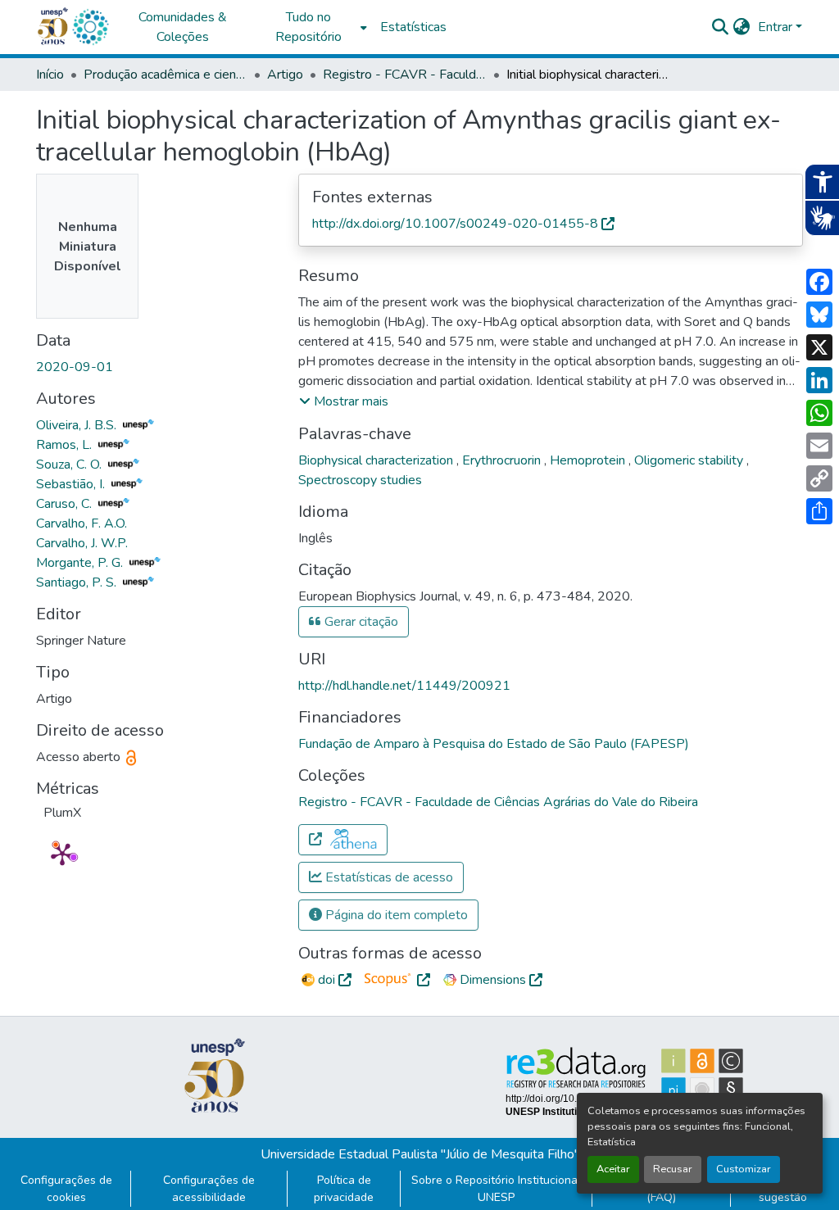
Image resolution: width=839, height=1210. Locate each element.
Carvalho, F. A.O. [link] (81, 523)
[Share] (819, 511)
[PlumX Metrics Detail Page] (62, 853)
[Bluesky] (819, 314)
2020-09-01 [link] (74, 367)
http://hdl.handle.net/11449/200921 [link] (404, 686)
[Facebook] (819, 281)
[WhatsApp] (819, 413)
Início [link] (50, 75)
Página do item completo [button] (395, 915)
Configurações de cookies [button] (66, 1188)
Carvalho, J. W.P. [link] (82, 543)
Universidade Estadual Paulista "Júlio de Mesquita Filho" (420, 1154)
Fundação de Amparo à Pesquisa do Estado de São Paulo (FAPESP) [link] (493, 744)
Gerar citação (359, 622)
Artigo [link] (285, 75)
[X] (819, 347)
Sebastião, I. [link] (72, 484)
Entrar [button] (777, 27)
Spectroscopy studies (360, 480)
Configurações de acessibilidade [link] (209, 1188)
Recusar (672, 1169)
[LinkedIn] (819, 380)
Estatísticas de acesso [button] (387, 877)
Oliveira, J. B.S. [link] (78, 425)
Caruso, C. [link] (65, 504)
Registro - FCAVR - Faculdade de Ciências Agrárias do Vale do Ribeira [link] (405, 75)
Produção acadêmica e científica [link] (165, 75)
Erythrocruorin (503, 460)
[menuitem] (313, 27)
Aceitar (613, 1169)
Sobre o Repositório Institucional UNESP (496, 1188)
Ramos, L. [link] (65, 445)
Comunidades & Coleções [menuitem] (182, 27)
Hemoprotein (589, 460)
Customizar (743, 1169)
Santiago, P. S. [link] (78, 582)
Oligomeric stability (690, 460)
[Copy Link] (819, 478)
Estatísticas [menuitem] (413, 27)
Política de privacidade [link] (344, 1188)
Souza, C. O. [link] (70, 464)
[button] (90, 27)
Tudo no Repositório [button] (308, 27)
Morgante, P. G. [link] (81, 563)
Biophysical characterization (377, 460)
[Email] (819, 445)
